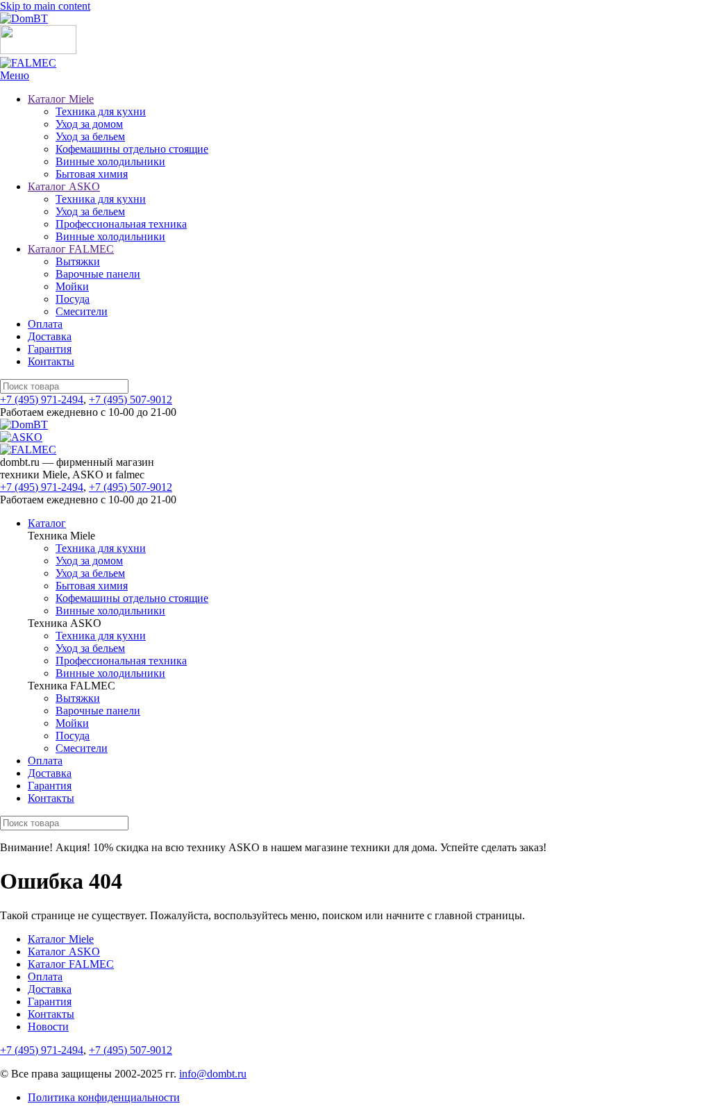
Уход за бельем (90, 136)
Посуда (73, 299)
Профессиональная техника (121, 224)
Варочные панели (98, 274)
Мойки (72, 286)
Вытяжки (78, 261)
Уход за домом (89, 124)
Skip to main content (45, 6)
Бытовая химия (92, 174)
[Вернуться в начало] (24, 18)
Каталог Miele (61, 99)
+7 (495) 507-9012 (130, 399)
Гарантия (50, 349)
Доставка (50, 336)
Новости (48, 1026)
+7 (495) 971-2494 (41, 399)
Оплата (45, 324)
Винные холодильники (110, 161)
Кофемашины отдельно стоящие (132, 149)
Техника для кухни (101, 111)
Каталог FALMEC (71, 249)
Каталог (47, 523)
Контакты (51, 361)
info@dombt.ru (212, 1074)
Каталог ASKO (64, 186)
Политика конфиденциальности (104, 1097)
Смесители (82, 311)
